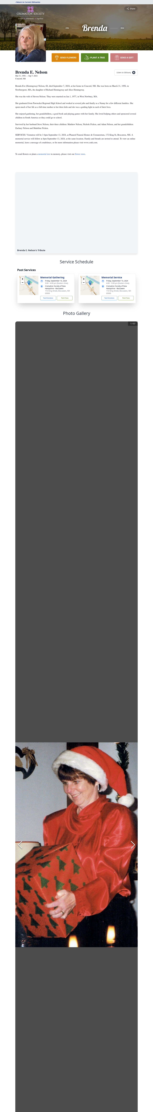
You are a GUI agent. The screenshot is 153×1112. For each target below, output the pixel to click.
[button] (28, 282)
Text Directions (48, 298)
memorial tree (44, 153)
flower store (80, 153)
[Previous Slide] (20, 845)
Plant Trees (64, 298)
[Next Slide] (133, 845)
